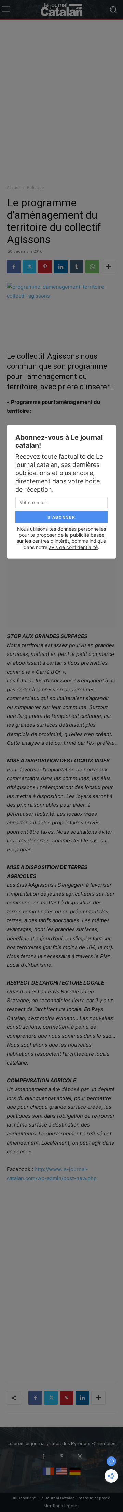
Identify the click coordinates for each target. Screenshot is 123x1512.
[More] (108, 266)
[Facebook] (13, 266)
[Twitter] (29, 266)
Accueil (13, 187)
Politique (35, 187)
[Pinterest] (45, 266)
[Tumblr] (76, 266)
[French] (48, 1475)
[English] (62, 1475)
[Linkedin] (61, 266)
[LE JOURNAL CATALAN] (61, 9)
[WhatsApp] (92, 266)
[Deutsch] (75, 1475)
